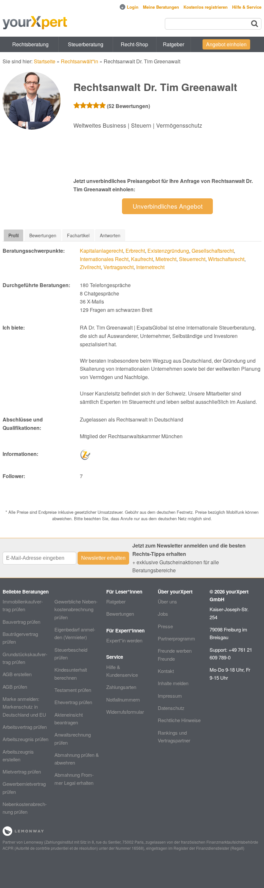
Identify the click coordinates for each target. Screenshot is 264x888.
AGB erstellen (17, 674)
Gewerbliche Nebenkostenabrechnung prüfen (76, 609)
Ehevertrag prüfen (73, 702)
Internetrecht (150, 267)
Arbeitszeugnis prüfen (25, 739)
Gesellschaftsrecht (213, 250)
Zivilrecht (90, 267)
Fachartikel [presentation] (78, 235)
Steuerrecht (192, 259)
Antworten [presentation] (110, 235)
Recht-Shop (134, 44)
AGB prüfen (15, 686)
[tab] (14, 235)
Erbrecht (135, 250)
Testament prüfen (72, 689)
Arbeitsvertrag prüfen (25, 726)
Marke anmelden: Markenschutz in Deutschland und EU (24, 706)
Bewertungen (120, 613)
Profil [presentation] (13, 235)
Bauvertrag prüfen (21, 621)
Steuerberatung (85, 44)
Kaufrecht (142, 259)
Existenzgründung (168, 250)
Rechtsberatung (30, 44)
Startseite (44, 61)
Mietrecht (166, 259)
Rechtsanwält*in (79, 61)
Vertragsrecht (118, 267)
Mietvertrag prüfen (22, 771)
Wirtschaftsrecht (226, 259)
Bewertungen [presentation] (42, 235)
